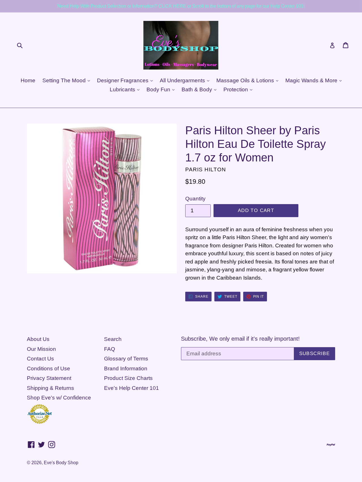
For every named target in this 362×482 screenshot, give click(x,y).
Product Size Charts (128, 378)
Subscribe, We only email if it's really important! (240, 339)
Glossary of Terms (126, 359)
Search (113, 339)
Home (28, 80)
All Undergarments (183, 80)
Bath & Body (198, 89)
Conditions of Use (48, 368)
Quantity (195, 199)
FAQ (109, 349)
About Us (38, 339)
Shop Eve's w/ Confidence (59, 398)
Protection (236, 89)
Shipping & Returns (50, 388)
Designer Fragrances (123, 80)
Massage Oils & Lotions (245, 80)
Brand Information (125, 368)
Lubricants (123, 89)
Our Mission (41, 349)
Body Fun (159, 89)
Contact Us (40, 359)
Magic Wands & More (312, 80)
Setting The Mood (64, 80)
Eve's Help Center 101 (131, 388)
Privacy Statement (49, 378)
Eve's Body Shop (61, 462)
